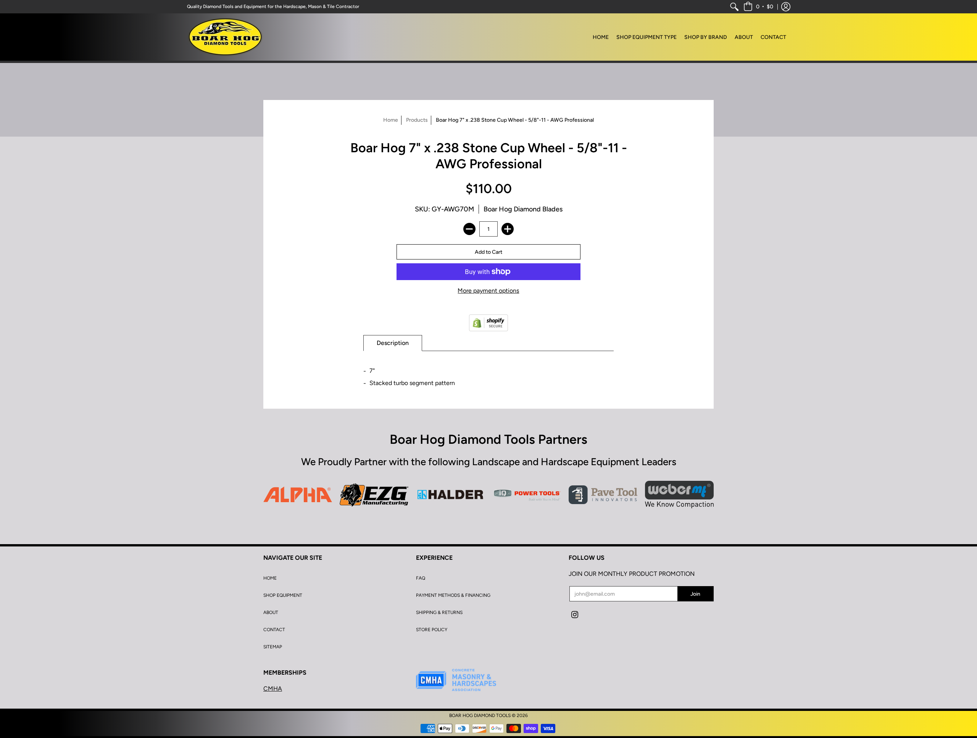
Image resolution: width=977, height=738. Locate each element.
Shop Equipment (282, 595)
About (270, 612)
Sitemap (272, 646)
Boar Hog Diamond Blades (523, 209)
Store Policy (431, 629)
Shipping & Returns (439, 612)
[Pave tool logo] (603, 494)
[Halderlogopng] (450, 494)
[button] (758, 6)
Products (417, 120)
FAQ (420, 578)
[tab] (392, 343)
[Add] (507, 229)
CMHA (272, 688)
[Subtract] (469, 229)
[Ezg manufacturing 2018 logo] (374, 495)
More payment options (488, 290)
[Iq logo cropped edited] (526, 494)
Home (390, 120)
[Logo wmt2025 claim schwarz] (679, 494)
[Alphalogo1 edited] (297, 495)
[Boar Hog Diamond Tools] (225, 37)
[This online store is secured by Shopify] (488, 322)
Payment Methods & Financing (453, 595)
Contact (274, 629)
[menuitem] (734, 6)
